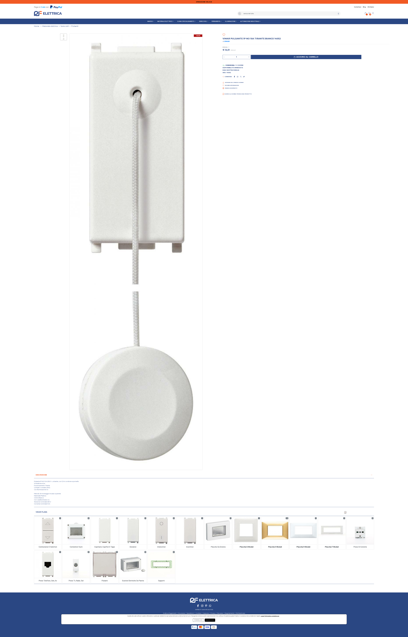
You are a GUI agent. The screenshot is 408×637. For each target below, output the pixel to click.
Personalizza (198, 620)
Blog (364, 7)
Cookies (198, 613)
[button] (306, 57)
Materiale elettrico (50, 26)
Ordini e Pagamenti (169, 613)
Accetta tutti (210, 620)
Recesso (220, 613)
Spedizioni (190, 613)
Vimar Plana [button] (41, 512)
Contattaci (357, 7)
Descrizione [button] (41, 475)
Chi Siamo (371, 7)
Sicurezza (181, 613)
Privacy (212, 613)
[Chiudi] (345, 512)
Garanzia (206, 613)
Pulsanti (74, 26)
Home (36, 26)
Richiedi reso (240, 613)
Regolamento (229, 613)
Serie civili (65, 26)
